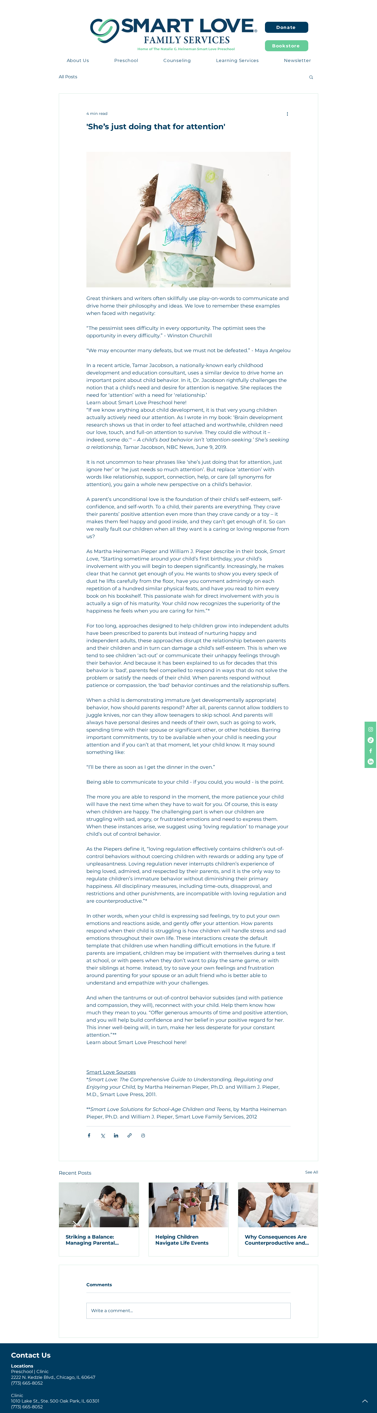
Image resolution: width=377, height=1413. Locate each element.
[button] (78, 60)
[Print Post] (143, 1135)
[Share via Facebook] (89, 1135)
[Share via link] (129, 1135)
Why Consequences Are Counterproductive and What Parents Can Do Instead (276, 1240)
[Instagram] (371, 729)
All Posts (68, 76)
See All (311, 1172)
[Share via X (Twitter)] (102, 1135)
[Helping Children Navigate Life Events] (189, 1205)
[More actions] (287, 113)
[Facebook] (371, 751)
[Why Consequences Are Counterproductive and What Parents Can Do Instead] (278, 1205)
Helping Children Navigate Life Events (182, 1240)
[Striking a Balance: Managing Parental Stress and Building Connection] (99, 1205)
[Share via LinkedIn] (116, 1135)
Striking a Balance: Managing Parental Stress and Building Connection (91, 1240)
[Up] (365, 1401)
